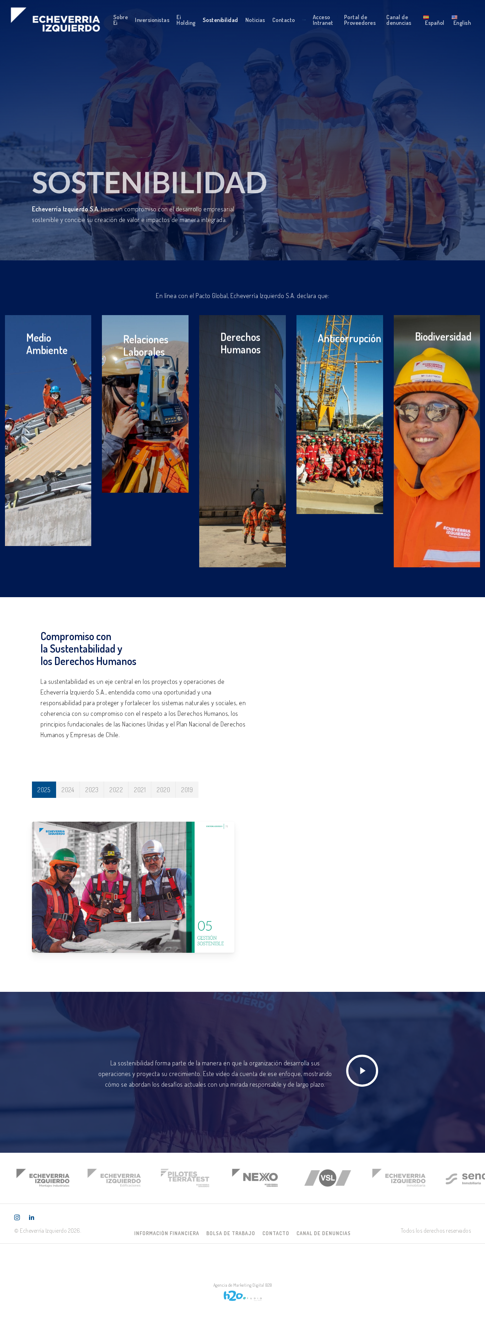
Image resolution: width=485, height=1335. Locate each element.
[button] (166, 1233)
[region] (242, 1178)
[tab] (44, 790)
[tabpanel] (242, 885)
